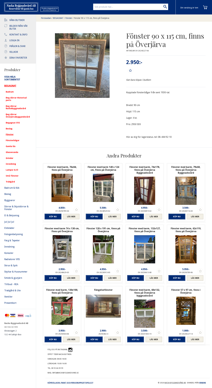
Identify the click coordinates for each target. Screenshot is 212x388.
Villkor (13, 52)
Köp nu (53, 216)
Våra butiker (17, 20)
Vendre (202, 383)
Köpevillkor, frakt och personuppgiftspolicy (70, 383)
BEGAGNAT (58, 18)
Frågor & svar (17, 46)
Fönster (68, 18)
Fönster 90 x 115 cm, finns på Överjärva (91, 18)
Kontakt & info (18, 34)
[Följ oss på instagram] (70, 350)
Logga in (14, 40)
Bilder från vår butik (18, 27)
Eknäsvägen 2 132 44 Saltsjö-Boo (12, 333)
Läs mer (71, 216)
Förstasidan (46, 18)
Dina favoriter (18, 57)
